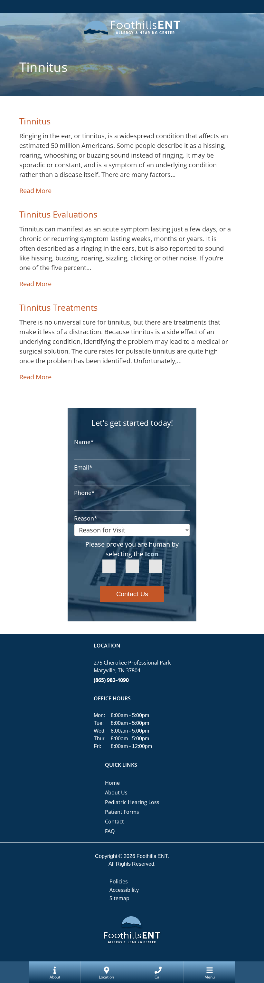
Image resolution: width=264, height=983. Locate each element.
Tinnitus (35, 121)
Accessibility (124, 889)
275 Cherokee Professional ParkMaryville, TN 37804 (132, 666)
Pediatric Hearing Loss (132, 802)
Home (112, 782)
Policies (118, 881)
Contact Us (132, 594)
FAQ (110, 831)
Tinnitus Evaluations (58, 214)
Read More (35, 190)
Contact (114, 821)
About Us (116, 792)
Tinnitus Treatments (58, 307)
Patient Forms (122, 811)
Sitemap (119, 898)
